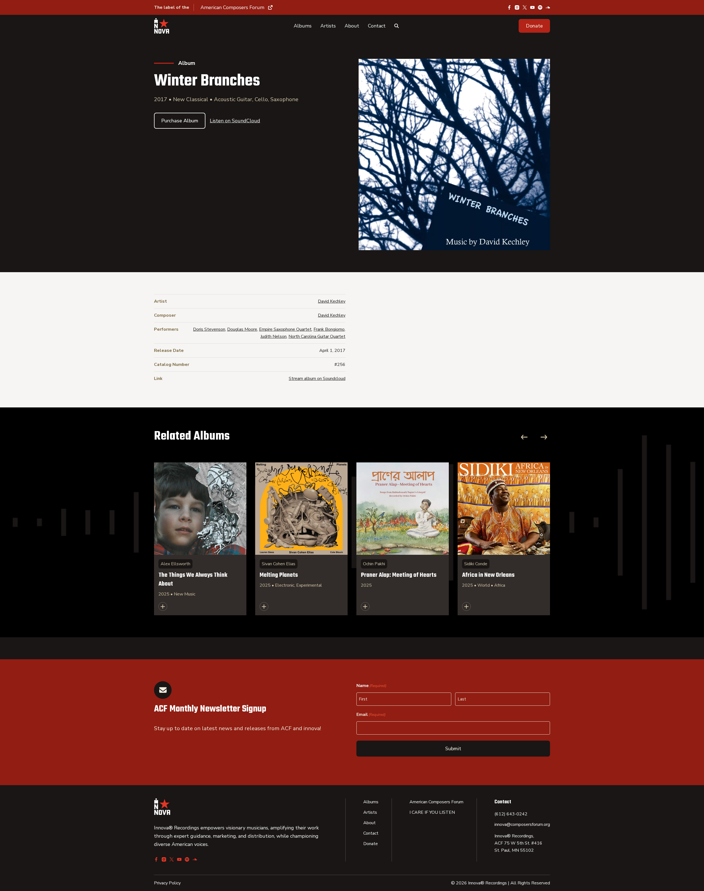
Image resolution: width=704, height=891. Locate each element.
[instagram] (517, 7)
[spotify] (540, 7)
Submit (453, 748)
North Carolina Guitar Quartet (316, 336)
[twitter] (524, 7)
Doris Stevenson (209, 329)
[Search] (396, 25)
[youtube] (532, 7)
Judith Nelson (273, 336)
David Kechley (331, 301)
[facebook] (509, 7)
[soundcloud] (548, 7)
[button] (534, 26)
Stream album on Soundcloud (317, 379)
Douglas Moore (242, 329)
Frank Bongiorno (329, 329)
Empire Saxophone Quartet (285, 329)
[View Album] (200, 538)
